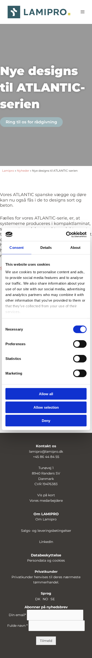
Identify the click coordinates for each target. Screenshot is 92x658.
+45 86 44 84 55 (46, 457)
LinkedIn (46, 542)
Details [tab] (46, 248)
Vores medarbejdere (46, 500)
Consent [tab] (16, 248)
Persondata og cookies (46, 560)
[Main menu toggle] (83, 12)
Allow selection (46, 407)
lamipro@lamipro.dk (46, 451)
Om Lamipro (46, 519)
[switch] (80, 344)
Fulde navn (17, 626)
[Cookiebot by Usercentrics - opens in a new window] (66, 234)
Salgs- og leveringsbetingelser (46, 530)
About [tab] (75, 248)
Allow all (46, 394)
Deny (46, 421)
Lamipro (8, 170)
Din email (17, 615)
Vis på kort (46, 495)
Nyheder (23, 170)
